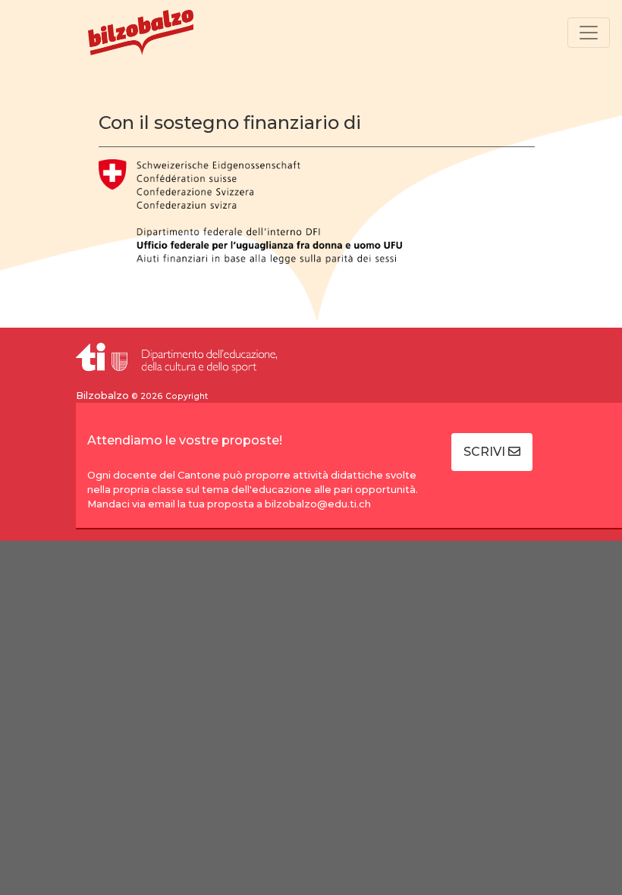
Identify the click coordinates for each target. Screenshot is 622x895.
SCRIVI (485, 451)
